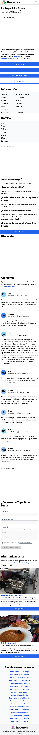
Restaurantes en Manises (19, 689)
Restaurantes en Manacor (19, 701)
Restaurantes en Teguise (19, 718)
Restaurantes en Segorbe (19, 686)
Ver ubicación (19, 70)
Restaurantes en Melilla (19, 695)
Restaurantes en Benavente (19, 680)
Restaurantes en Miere (19, 704)
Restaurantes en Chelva (19, 713)
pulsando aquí (10, 286)
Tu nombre (4, 511)
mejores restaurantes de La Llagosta (19, 563)
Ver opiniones (19, 609)
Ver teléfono (19, 232)
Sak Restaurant (8, 643)
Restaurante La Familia (12, 595)
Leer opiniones (20, 64)
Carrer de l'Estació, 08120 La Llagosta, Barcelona (17, 52)
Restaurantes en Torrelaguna (19, 683)
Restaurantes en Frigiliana (19, 677)
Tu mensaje (4, 527)
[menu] (36, 2)
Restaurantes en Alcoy (19, 721)
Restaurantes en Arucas (19, 692)
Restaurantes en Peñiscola (19, 707)
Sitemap (19, 733)
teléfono (4, 58)
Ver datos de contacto (19, 76)
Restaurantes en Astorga (19, 672)
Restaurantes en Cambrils (19, 716)
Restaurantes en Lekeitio (19, 675)
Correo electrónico (7, 519)
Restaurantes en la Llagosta (19, 698)
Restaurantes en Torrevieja (19, 710)
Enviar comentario (11, 548)
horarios (17, 56)
